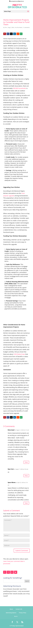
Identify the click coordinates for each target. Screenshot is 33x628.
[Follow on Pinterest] (8, 572)
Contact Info (19, 609)
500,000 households (19, 88)
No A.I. (16, 616)
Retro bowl (11, 430)
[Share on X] (11, 34)
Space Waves (12, 482)
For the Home (18, 27)
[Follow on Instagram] (12, 572)
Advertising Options (11, 612)
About (11, 609)
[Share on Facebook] (8, 34)
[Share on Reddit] (17, 34)
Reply (26, 462)
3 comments (26, 27)
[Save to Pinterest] (4, 34)
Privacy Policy (22, 612)
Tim (6, 27)
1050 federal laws (19, 354)
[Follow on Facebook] (4, 572)
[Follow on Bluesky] (15, 572)
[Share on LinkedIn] (14, 34)
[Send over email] (21, 34)
